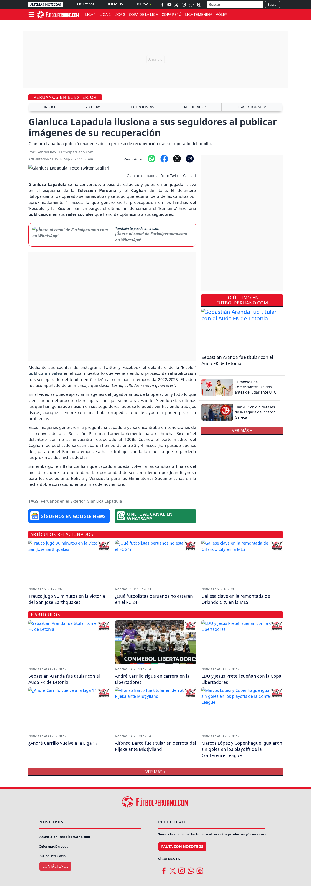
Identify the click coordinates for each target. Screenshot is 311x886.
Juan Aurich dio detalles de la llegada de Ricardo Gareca (255, 412)
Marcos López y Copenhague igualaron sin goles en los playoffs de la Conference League (241, 749)
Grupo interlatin (52, 856)
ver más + (242, 430)
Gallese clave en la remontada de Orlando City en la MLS (235, 599)
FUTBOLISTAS (142, 106)
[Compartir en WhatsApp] (152, 158)
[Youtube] (169, 4)
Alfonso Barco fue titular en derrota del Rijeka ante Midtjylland (155, 746)
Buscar (272, 4)
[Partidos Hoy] (199, 4)
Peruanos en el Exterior (65, 97)
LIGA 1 (90, 14)
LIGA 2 (105, 14)
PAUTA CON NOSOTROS (182, 846)
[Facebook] (162, 4)
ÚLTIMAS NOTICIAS (45, 4)
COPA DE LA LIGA (143, 14)
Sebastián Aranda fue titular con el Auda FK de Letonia (237, 360)
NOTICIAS (93, 106)
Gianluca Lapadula (104, 501)
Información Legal (54, 846)
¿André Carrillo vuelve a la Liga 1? (62, 743)
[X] (176, 4)
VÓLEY (221, 14)
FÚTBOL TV (115, 4)
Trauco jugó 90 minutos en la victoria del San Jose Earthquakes (66, 599)
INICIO (49, 106)
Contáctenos (55, 866)
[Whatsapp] (191, 4)
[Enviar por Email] (190, 158)
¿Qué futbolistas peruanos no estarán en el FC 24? (154, 599)
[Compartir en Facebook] (164, 158)
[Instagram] (184, 4)
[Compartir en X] (177, 158)
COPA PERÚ (171, 14)
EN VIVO (142, 4)
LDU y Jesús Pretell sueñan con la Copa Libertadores (241, 679)
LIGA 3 (119, 14)
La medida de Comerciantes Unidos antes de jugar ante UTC (255, 387)
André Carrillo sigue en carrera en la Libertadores (152, 679)
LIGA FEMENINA (198, 14)
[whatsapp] (190, 869)
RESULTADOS (85, 4)
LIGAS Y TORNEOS (251, 106)
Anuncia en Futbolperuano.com (64, 836)
